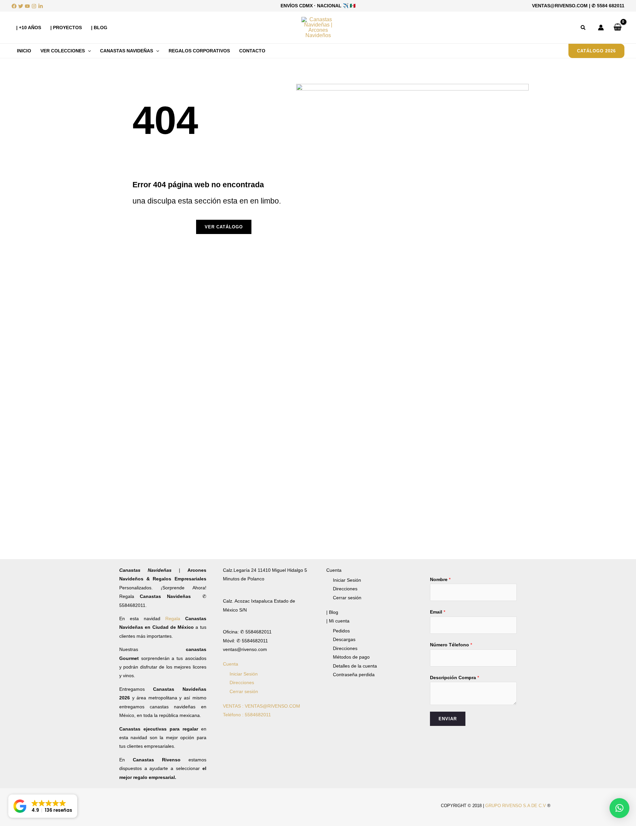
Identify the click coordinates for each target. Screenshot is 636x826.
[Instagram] (33, 6)
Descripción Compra (454, 677)
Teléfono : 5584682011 (247, 714)
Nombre (440, 579)
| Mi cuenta (337, 620)
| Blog (332, 612)
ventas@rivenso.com (560, 5)
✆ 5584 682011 (608, 5)
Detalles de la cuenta (355, 666)
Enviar (448, 718)
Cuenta (230, 664)
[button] (583, 27)
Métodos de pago (351, 657)
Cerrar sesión (244, 691)
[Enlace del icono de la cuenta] (601, 27)
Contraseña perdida (354, 674)
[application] (88, 50)
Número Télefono (451, 644)
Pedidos (341, 630)
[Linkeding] (40, 6)
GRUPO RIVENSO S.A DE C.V (515, 805)
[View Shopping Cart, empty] (617, 27)
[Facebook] (14, 6)
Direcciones (242, 682)
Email (437, 612)
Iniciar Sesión (244, 674)
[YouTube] (27, 6)
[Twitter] (20, 6)
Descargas (344, 639)
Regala (175, 618)
